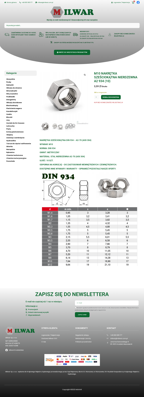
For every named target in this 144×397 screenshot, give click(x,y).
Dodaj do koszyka (111, 97)
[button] (85, 75)
